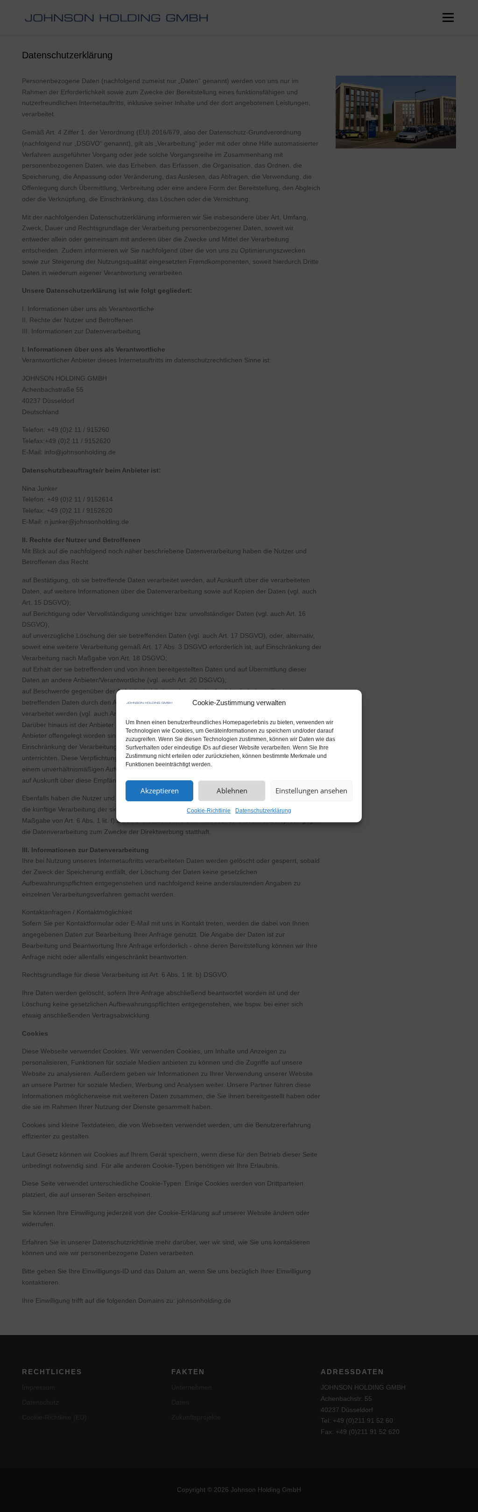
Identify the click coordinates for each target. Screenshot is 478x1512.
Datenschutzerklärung (263, 810)
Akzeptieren (160, 790)
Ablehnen (232, 790)
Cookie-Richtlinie (209, 810)
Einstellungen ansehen (311, 790)
